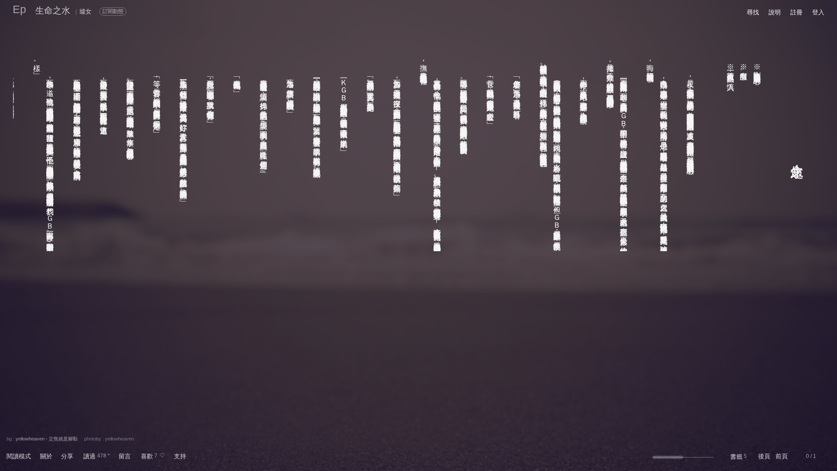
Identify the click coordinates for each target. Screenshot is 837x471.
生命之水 (52, 10)
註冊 (796, 12)
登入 (818, 12)
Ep (19, 9)
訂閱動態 (112, 11)
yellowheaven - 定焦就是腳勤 (47, 438)
